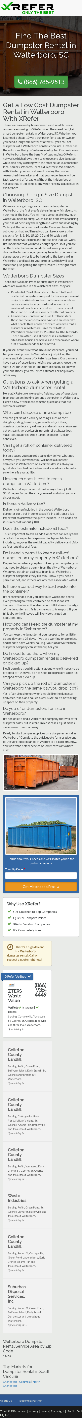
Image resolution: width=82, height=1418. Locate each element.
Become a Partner (31, 1400)
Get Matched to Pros (39, 886)
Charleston (10, 1381)
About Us (6, 1400)
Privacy (33, 1411)
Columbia (25, 1381)
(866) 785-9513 (44, 81)
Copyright (57, 1411)
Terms (45, 1411)
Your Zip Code (15, 869)
